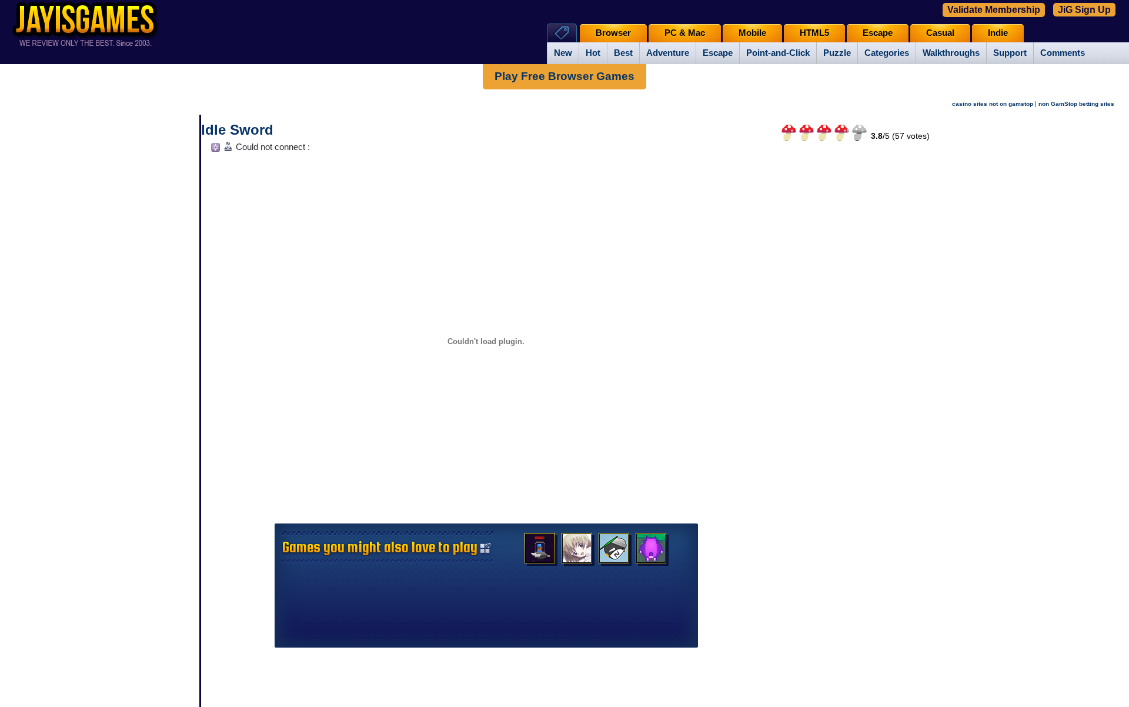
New (563, 53)
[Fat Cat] (651, 551)
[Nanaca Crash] (577, 551)
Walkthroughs (951, 53)
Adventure (667, 53)
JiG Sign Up (1084, 10)
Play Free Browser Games (564, 76)
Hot (593, 53)
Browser (613, 33)
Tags (562, 33)
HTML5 (814, 33)
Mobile (752, 33)
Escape (718, 53)
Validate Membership (993, 10)
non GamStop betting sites (1076, 104)
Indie (998, 33)
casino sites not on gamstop (992, 104)
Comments (1062, 53)
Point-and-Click (778, 53)
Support (1010, 53)
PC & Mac (684, 33)
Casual (940, 33)
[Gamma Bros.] (540, 551)
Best (623, 53)
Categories (886, 53)
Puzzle (837, 53)
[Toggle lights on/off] (214, 150)
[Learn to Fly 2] (614, 551)
